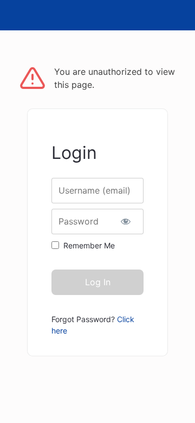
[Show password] (126, 221)
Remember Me (89, 245)
